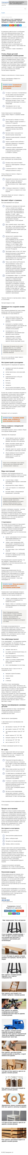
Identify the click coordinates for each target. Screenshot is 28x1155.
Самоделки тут (7, 2)
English (3, 12)
